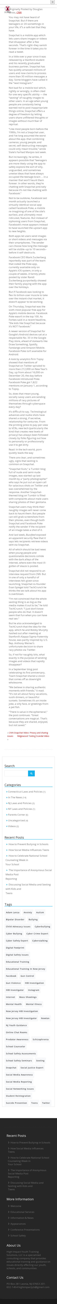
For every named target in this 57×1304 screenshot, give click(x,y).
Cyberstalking (40, 940)
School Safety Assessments (21, 1053)
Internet (10, 997)
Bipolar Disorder (15, 919)
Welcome (16, 1206)
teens (34, 1103)
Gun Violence (13, 983)
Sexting (40, 1060)
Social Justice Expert (32, 1067)
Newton (45, 1018)
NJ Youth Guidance (16, 1025)
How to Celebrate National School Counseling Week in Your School (26, 860)
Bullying (33, 919)
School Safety (18, 1235)
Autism (40, 912)
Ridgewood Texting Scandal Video (33, 736)
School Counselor (15, 1046)
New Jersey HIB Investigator (21, 1018)
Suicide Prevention (16, 1103)
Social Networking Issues (20, 1088)
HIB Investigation (34, 983)
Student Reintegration (18, 1095)
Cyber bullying (14, 933)
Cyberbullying (42, 926)
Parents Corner (16, 814)
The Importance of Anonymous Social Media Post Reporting (27, 1173)
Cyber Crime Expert (37, 933)
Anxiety (28, 912)
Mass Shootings (28, 997)
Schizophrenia (41, 1039)
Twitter (46, 1103)
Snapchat (11, 1067)
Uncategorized (16, 820)
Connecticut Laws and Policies (25, 791)
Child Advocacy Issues (18, 926)
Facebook (11, 976)
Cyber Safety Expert (17, 940)
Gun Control (27, 976)
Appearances (18, 1223)
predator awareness (17, 1039)
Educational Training (17, 961)
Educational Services (22, 1212)
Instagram (33, 990)
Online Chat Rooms (16, 1032)
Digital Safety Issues (17, 954)
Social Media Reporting (19, 1081)
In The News (15, 797)
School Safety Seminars (19, 1060)
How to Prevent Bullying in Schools (28, 844)
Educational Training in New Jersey (25, 968)
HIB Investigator (15, 990)
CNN (19, 12)
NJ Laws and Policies (20, 803)
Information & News (22, 1217)
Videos (12, 826)
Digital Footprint (15, 947)
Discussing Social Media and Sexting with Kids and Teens (26, 1186)
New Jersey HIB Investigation (22, 1011)
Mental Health (14, 1004)
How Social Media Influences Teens (29, 850)
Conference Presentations (25, 1229)
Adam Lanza (12, 912)
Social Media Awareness (19, 1074)
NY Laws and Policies (20, 809)
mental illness (34, 1004)
